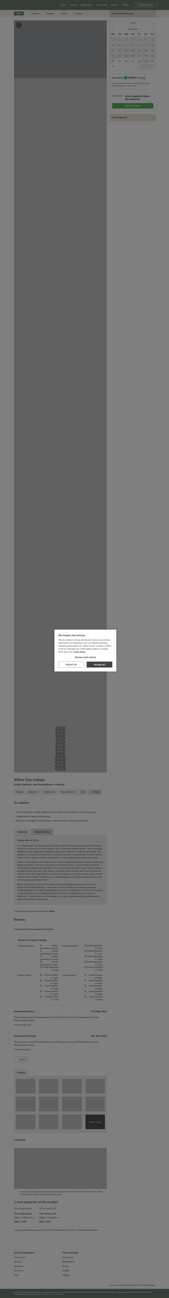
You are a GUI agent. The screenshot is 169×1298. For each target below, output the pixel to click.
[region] (85, 650)
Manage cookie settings (85, 657)
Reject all (71, 664)
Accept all (99, 664)
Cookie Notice (79, 652)
